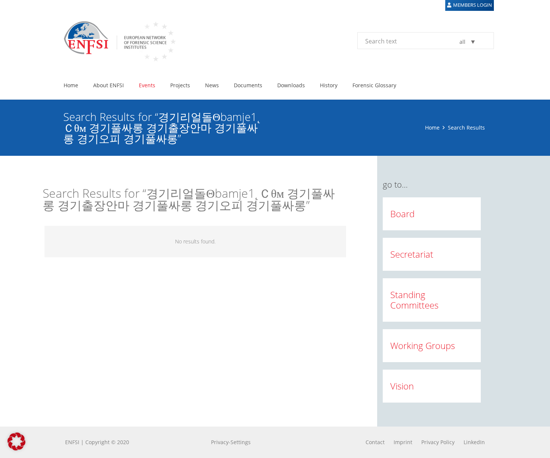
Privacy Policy (438, 442)
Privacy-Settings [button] (231, 442)
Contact (375, 442)
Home (432, 127)
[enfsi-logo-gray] (116, 40)
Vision (402, 386)
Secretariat (411, 254)
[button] (128, 85)
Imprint (403, 442)
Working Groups (422, 345)
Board (402, 213)
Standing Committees (414, 299)
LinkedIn (474, 442)
